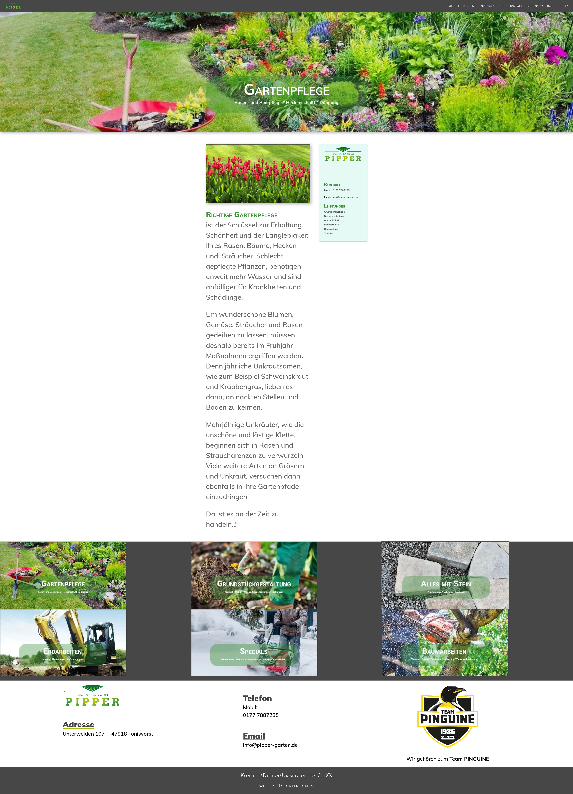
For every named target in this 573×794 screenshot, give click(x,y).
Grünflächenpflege (334, 211)
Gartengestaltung (334, 215)
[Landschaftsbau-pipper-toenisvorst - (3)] (258, 202)
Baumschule (331, 228)
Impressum (535, 6)
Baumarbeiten (332, 224)
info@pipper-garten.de (345, 196)
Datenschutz (557, 6)
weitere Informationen (286, 785)
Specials (488, 6)
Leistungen (465, 6)
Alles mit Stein (332, 220)
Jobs (502, 6)
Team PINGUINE (469, 758)
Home (449, 6)
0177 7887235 (341, 190)
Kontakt (516, 6)
